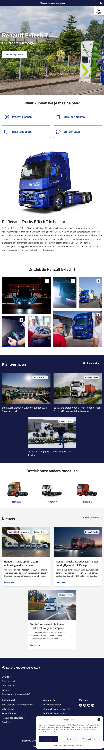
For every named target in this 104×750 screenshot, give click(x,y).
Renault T (17, 501)
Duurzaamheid (9, 681)
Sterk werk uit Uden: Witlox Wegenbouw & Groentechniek (24, 409)
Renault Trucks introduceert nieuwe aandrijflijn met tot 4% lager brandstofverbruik (77, 565)
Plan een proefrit (14, 54)
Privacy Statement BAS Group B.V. (73, 745)
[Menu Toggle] (3, 3)
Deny (69, 739)
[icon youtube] (88, 705)
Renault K (52, 501)
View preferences (90, 739)
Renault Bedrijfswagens (18, 531)
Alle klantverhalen (92, 363)
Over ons (6, 676)
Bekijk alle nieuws (92, 517)
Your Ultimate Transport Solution (17, 704)
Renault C (87, 501)
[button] (99, 719)
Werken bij (7, 690)
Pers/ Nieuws (8, 685)
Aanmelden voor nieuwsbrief (16, 694)
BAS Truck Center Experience (56, 709)
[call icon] (101, 3)
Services (6, 722)
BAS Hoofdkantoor (52, 704)
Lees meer (9, 582)
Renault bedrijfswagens (13, 717)
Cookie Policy (57, 745)
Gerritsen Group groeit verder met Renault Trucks (50, 453)
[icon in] (92, 705)
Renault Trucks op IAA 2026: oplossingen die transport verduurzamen (21, 565)
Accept (48, 739)
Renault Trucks (40, 377)
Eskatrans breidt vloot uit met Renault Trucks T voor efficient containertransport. (78, 409)
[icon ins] (84, 705)
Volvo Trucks (8, 709)
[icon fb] (80, 705)
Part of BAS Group (29, 740)
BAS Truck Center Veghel (54, 713)
